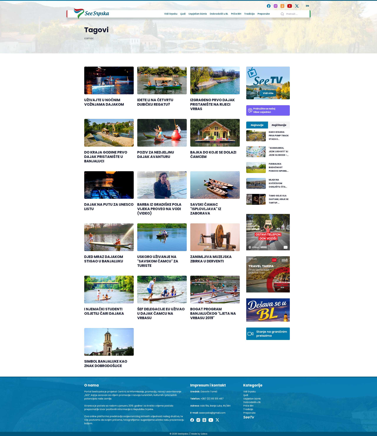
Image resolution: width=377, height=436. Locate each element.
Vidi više (268, 93)
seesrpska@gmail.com (212, 412)
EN (307, 6)
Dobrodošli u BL (219, 13)
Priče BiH (236, 13)
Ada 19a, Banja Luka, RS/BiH (215, 405)
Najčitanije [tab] (279, 125)
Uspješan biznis (197, 13)
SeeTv (248, 417)
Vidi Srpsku (170, 13)
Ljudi (183, 13)
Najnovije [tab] (257, 125)
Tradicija (249, 13)
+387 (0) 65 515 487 (212, 398)
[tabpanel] (268, 169)
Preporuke (264, 13)
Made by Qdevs (199, 433)
